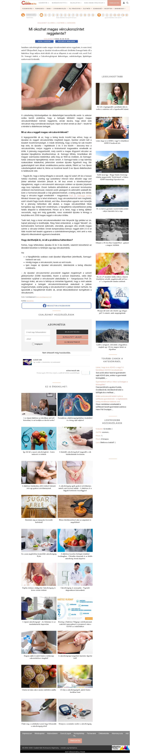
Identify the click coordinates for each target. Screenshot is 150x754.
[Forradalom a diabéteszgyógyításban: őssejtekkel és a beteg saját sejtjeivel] (75, 404)
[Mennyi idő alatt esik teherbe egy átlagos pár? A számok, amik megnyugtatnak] (112, 298)
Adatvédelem (52, 733)
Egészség (71, 23)
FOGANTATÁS (27, 8)
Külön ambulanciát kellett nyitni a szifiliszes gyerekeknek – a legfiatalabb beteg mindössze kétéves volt (111, 399)
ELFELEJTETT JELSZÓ (72, 337)
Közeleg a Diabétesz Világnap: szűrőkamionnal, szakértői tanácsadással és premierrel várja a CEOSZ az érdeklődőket (75, 624)
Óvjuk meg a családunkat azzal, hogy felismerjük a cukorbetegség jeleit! (38, 725)
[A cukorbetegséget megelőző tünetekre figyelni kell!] (75, 642)
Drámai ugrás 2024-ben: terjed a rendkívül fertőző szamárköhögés (58, 373)
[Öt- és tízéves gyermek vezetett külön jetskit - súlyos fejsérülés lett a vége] (112, 196)
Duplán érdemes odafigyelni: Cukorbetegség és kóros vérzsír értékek (39, 589)
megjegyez (39, 344)
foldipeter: (104, 429)
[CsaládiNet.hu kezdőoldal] (29, 3)
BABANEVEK (119, 8)
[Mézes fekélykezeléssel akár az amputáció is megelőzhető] (75, 506)
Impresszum (27, 733)
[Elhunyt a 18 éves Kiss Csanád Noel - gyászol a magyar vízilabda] (112, 230)
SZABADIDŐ (97, 8)
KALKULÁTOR (75, 3)
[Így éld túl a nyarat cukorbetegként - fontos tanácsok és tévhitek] (38, 438)
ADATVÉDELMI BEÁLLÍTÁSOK (75, 752)
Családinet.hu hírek (46, 23)
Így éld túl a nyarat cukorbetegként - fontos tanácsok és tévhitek (39, 453)
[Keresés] (127, 2)
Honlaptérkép (79, 733)
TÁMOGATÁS (114, 3)
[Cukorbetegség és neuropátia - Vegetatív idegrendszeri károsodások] (75, 574)
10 (85, 15)
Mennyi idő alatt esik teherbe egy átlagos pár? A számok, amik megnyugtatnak (112, 312)
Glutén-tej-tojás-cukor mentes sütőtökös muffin (39, 690)
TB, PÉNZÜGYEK (75, 8)
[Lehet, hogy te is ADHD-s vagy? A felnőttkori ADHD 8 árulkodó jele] (112, 128)
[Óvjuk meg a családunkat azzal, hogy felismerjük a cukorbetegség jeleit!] (38, 710)
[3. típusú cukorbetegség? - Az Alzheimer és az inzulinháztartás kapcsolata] (38, 608)
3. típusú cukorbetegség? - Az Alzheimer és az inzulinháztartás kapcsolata (39, 623)
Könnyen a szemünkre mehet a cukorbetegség (75, 723)
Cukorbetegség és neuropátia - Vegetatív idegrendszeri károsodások (75, 589)
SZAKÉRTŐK (43, 3)
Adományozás (117, 733)
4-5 (115, 15)
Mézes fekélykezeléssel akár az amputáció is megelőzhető (75, 521)
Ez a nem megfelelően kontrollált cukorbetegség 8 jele (38, 555)
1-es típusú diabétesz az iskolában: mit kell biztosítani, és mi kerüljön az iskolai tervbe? (39, 419)
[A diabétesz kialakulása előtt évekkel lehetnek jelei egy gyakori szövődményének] (38, 472)
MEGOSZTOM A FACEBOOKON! (58, 306)
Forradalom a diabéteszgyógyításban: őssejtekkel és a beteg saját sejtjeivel (75, 419)
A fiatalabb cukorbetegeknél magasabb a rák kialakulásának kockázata (75, 453)
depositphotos (30, 300)
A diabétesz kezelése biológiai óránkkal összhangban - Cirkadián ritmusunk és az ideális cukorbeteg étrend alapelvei (75, 556)
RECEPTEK (108, 8)
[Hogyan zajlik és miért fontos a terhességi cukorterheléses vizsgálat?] (38, 642)
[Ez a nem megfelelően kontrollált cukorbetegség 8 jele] (38, 540)
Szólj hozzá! (44, 41)
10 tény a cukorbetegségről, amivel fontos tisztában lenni (75, 691)
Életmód (61, 23)
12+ (127, 15)
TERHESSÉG (39, 8)
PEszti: (99, 436)
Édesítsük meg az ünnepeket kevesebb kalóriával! (39, 521)
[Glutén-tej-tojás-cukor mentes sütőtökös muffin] (38, 676)
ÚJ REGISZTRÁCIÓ (72, 342)
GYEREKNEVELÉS (59, 8)
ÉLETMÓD (86, 8)
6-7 (119, 15)
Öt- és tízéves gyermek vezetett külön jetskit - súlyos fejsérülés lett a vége (112, 210)
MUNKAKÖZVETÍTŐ (59, 3)
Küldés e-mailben (66, 41)
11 (88, 15)
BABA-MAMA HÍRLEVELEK (93, 3)
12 (93, 15)
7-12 (122, 15)
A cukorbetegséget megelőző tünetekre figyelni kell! (75, 657)
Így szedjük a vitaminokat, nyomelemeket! (46, 362)
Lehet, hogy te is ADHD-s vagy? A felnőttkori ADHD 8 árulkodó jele (112, 142)
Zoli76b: (102, 432)
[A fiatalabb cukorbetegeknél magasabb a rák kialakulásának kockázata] (75, 438)
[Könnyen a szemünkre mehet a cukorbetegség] (75, 710)
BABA (49, 8)
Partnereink (91, 733)
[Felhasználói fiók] (123, 2)
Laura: (106, 442)
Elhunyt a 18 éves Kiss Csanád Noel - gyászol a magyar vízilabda (112, 244)
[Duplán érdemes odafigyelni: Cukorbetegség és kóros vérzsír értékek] (38, 574)
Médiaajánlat (39, 733)
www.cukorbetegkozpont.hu (43, 297)
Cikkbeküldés (103, 733)
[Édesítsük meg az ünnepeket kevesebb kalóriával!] (38, 506)
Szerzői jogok (65, 733)
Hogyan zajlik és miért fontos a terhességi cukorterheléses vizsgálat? (39, 657)
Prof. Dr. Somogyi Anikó (80, 195)
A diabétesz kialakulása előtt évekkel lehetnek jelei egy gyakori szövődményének (39, 487)
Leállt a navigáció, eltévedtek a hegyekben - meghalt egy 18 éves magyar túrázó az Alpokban (112, 347)
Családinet (48, 39)
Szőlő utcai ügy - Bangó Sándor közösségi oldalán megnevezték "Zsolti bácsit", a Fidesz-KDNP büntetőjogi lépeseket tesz (112, 177)
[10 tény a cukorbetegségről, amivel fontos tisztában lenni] (75, 676)
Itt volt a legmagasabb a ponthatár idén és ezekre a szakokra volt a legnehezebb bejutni (112, 108)
